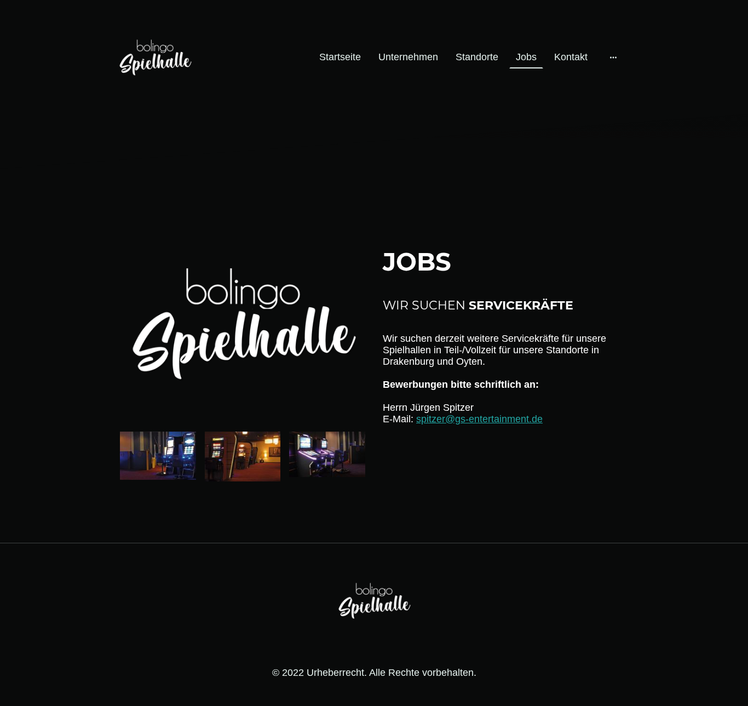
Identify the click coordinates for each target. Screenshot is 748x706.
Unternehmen (408, 56)
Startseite (340, 56)
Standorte (477, 56)
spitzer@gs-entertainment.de (479, 419)
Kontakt (571, 56)
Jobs (526, 56)
